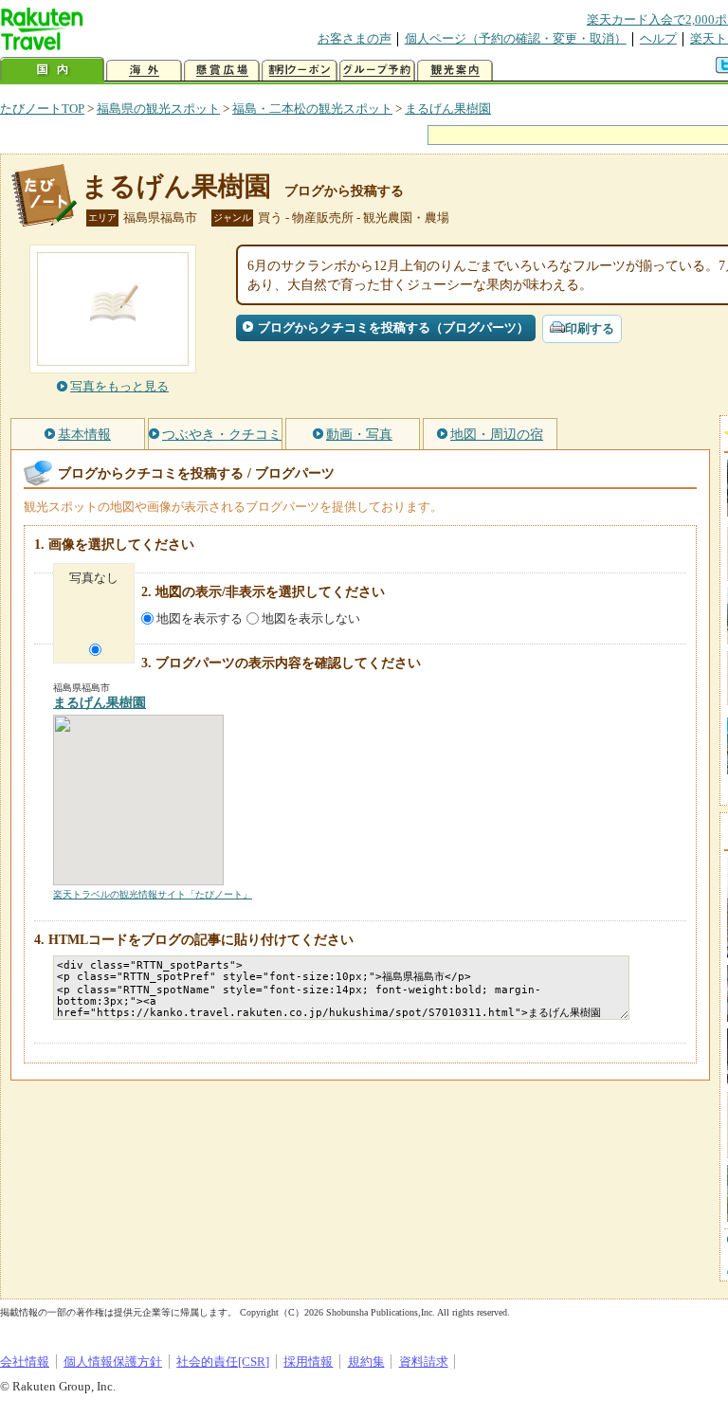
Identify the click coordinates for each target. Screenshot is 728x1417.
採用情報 (308, 1361)
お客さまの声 (354, 38)
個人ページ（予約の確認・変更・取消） (516, 38)
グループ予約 (377, 70)
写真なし (93, 578)
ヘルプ (658, 38)
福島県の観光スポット (158, 108)
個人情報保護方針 (113, 1361)
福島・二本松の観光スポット (312, 108)
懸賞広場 (222, 70)
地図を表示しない (311, 618)
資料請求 (423, 1361)
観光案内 (455, 70)
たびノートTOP (42, 108)
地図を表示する (199, 618)
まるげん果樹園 (448, 108)
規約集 (366, 1361)
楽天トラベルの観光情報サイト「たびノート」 (152, 894)
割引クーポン (299, 70)
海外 (144, 70)
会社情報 (24, 1361)
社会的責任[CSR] (222, 1361)
